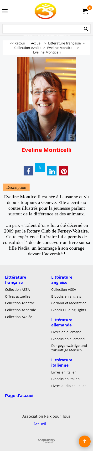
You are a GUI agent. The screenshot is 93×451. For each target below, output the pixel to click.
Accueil (39, 424)
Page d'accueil (20, 395)
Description (16, 187)
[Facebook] (28, 170)
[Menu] (5, 11)
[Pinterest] (63, 170)
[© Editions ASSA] (45, 11)
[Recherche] (86, 29)
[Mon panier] (84, 11)
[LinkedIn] (52, 170)
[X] (40, 167)
